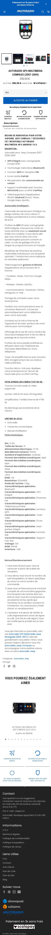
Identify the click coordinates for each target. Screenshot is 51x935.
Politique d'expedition (13, 842)
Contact (7, 862)
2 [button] (27, 66)
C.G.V (5, 830)
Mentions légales (11, 834)
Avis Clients (8, 867)
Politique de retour (12, 846)
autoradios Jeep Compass (18, 645)
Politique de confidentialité (16, 838)
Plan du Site (8, 875)
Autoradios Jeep (21, 658)
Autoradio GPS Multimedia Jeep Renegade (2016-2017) (23, 635)
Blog (5, 879)
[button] (5, 739)
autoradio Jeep (27, 651)
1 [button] (24, 66)
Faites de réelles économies (20, 128)
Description (11, 123)
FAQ (5, 858)
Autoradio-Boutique (17, 934)
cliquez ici (20, 811)
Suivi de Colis (9, 871)
